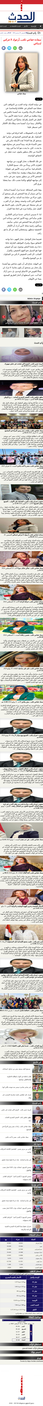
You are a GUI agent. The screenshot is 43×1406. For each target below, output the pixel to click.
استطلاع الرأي (35, 1344)
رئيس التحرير (11, 1373)
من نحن (20, 1373)
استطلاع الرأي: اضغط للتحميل (32, 1348)
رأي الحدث (31, 33)
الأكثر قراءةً (36, 1185)
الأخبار (26, 26)
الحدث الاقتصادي (15, 26)
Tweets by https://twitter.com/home (31, 1361)
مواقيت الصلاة (35, 1317)
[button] (3, 317)
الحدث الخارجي (16, 1369)
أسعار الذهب (35, 1271)
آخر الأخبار (37, 1062)
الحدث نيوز (38, 1373)
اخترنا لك (37, 1144)
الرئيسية (33, 26)
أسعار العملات (35, 1235)
